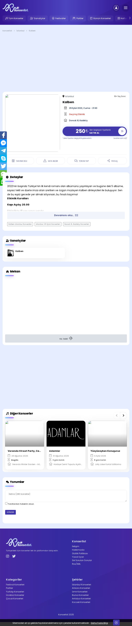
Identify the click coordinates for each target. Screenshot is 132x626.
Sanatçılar (39, 18)
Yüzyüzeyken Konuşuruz (105, 451)
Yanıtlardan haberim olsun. (20, 504)
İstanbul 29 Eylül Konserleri (48, 224)
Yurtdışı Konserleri (15, 591)
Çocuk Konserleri (14, 598)
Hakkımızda (78, 549)
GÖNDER (10, 512)
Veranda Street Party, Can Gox (27, 451)
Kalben (19, 251)
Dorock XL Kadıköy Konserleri (76, 224)
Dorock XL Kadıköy (78, 120)
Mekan (14, 271)
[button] (116, 415)
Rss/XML (76, 563)
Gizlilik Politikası (80, 553)
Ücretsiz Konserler (15, 595)
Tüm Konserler (15, 18)
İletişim (75, 546)
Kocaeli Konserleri (81, 602)
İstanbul (69, 96)
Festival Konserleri (15, 584)
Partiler (79, 18)
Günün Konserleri (102, 18)
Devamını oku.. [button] (64, 215)
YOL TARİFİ (63, 339)
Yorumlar (16, 482)
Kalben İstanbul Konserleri (20, 224)
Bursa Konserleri (80, 595)
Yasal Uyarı (78, 556)
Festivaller (60, 18)
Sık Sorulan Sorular (82, 560)
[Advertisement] (66, 62)
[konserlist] (15, 7)
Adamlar (54, 451)
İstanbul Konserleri (81, 584)
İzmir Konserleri (79, 591)
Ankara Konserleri (81, 588)
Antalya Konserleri (81, 598)
